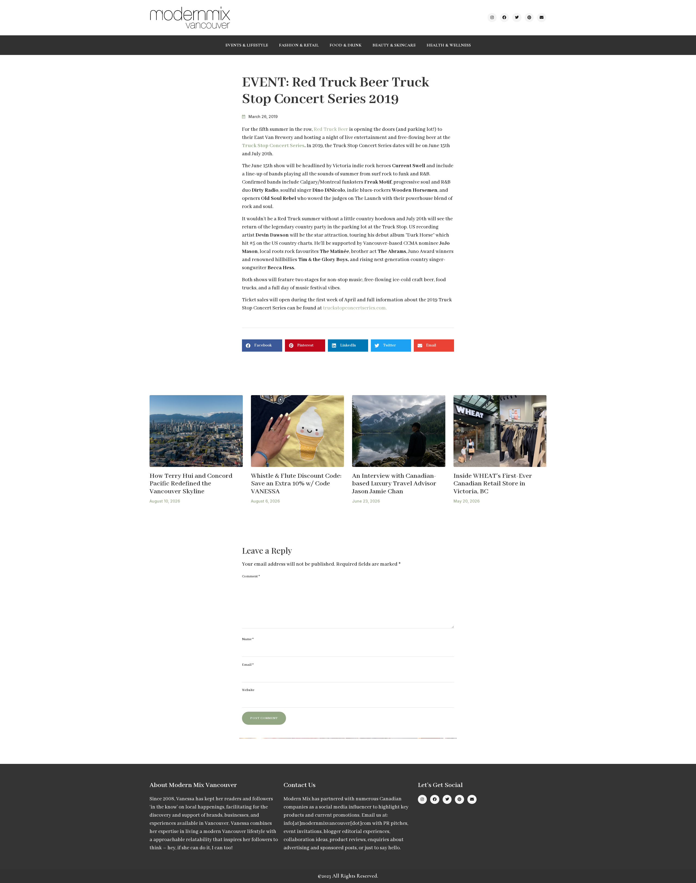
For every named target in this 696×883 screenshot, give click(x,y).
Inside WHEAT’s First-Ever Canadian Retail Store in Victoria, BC (492, 484)
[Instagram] (492, 17)
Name (248, 639)
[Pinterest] (529, 17)
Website (248, 690)
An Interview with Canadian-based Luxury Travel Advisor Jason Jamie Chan (394, 484)
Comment (251, 576)
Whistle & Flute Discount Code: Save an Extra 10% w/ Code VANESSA (296, 484)
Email (248, 664)
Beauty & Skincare (394, 45)
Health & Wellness (449, 45)
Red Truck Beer (331, 129)
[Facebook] (504, 17)
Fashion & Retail (299, 45)
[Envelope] (541, 17)
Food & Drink (346, 45)
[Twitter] (516, 17)
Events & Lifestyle (246, 45)
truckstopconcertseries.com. (355, 308)
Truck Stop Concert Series (273, 145)
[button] (262, 345)
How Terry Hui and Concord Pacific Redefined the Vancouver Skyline (191, 484)
